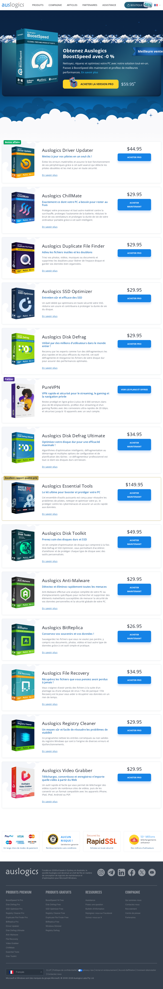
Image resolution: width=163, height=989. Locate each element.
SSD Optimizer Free (54, 909)
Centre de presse (132, 913)
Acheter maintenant (134, 204)
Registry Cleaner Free (55, 913)
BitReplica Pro (12, 922)
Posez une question (94, 904)
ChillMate (10, 947)
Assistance (109, 5)
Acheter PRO (134, 157)
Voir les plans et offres (134, 389)
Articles (72, 5)
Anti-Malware (12, 934)
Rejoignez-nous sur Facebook (98, 913)
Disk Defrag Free (53, 904)
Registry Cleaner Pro (15, 913)
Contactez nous (132, 904)
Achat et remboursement (106, 970)
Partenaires (89, 5)
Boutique (137, 5)
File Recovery (12, 939)
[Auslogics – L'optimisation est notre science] (13, 5)
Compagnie (55, 5)
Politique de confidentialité (65, 970)
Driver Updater (12, 926)
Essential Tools (12, 952)
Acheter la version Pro (97, 84)
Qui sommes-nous (133, 900)
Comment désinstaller (146, 970)
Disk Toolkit (11, 956)
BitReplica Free (52, 922)
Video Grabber (12, 943)
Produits (37, 5)
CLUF (48, 970)
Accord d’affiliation (127, 970)
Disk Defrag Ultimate (15, 930)
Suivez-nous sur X (93, 917)
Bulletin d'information (94, 909)
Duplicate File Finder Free (57, 917)
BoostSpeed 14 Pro (14, 900)
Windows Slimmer (53, 926)
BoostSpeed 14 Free (55, 900)
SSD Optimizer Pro (14, 909)
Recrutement (131, 909)
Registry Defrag (53, 930)
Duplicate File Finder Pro (17, 917)
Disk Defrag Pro (13, 904)
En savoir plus (89, 72)
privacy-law (88, 970)
